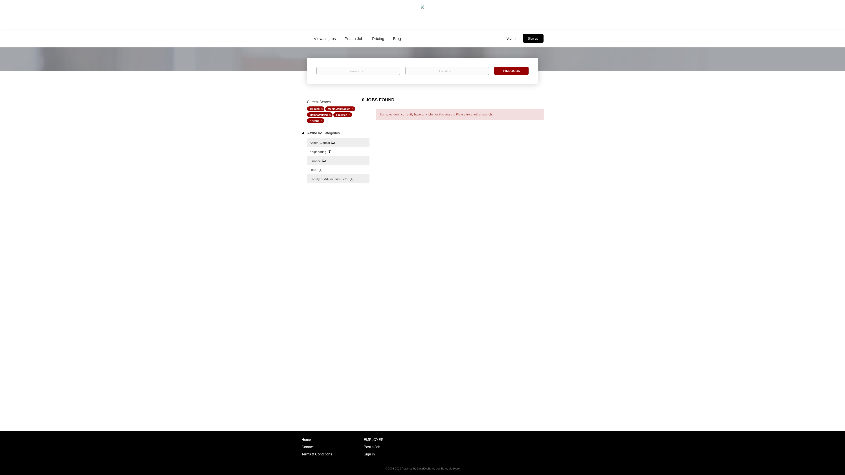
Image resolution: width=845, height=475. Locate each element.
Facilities (341, 115)
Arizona (314, 120)
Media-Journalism (339, 109)
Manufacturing (319, 115)
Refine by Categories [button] (323, 133)
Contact (307, 447)
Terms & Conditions (316, 454)
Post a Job (372, 447)
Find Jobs (511, 71)
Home (306, 440)
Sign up (533, 38)
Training (315, 109)
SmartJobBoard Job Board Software (438, 468)
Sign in (511, 38)
